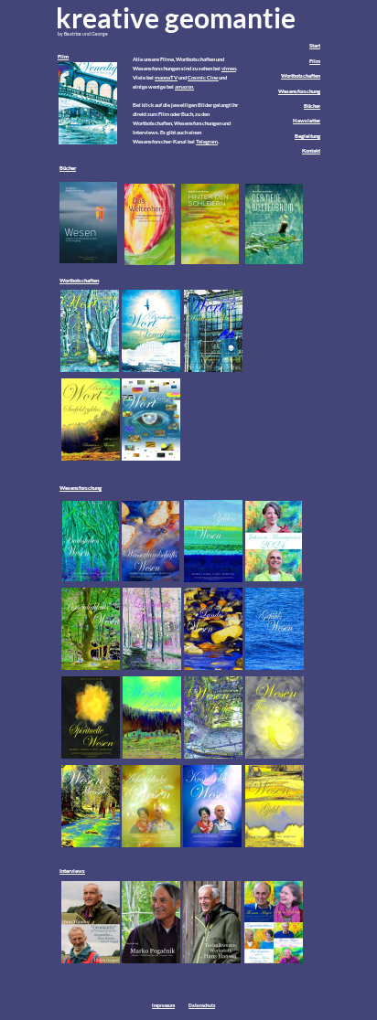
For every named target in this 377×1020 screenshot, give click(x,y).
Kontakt (311, 150)
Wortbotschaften (300, 75)
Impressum (163, 1005)
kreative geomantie (176, 17)
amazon (184, 86)
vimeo (228, 68)
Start (314, 45)
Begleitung (307, 136)
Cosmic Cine (203, 77)
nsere (153, 59)
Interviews (72, 870)
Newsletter (306, 120)
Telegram (207, 141)
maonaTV (166, 77)
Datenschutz (201, 1005)
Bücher (312, 105)
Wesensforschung (299, 91)
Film (63, 56)
